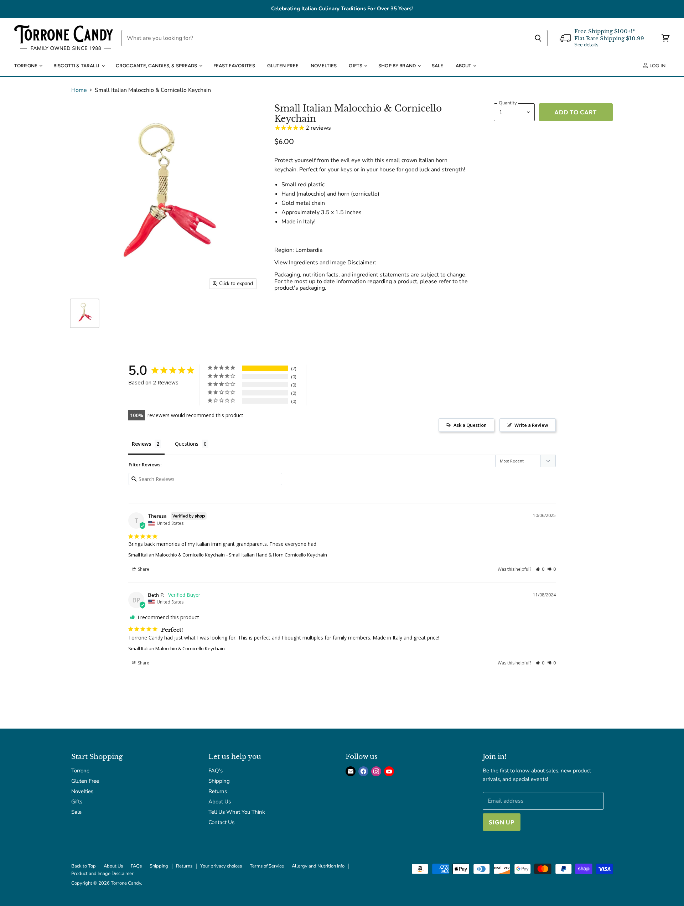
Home (79, 90)
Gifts (356, 65)
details (591, 44)
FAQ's (215, 770)
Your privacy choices (221, 866)
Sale (438, 65)
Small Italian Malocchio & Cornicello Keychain (176, 555)
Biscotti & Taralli (77, 65)
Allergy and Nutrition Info (318, 866)
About (464, 65)
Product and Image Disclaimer (102, 873)
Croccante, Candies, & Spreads (157, 65)
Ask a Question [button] (470, 425)
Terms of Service (267, 866)
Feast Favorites (234, 65)
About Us (219, 801)
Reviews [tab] (141, 443)
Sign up (501, 822)
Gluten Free (283, 65)
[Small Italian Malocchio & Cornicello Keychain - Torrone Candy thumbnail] (85, 313)
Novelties (324, 65)
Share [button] (143, 569)
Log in (656, 65)
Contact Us (221, 822)
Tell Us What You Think (236, 812)
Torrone (26, 65)
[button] (540, 569)
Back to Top (83, 866)
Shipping (219, 781)
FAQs (136, 866)
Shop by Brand (397, 65)
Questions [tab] (186, 443)
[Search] (538, 38)
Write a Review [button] (531, 425)
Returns (217, 791)
